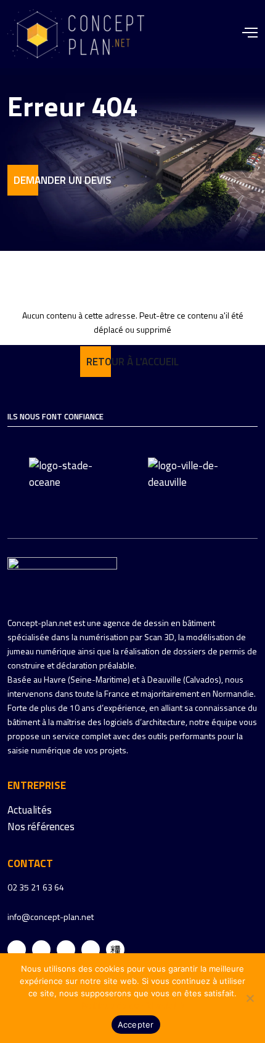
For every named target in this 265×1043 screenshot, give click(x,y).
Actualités (29, 810)
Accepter (136, 1024)
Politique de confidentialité (132, 1005)
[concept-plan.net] (62, 577)
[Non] (249, 998)
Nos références (41, 827)
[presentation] (14, 483)
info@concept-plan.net (50, 916)
